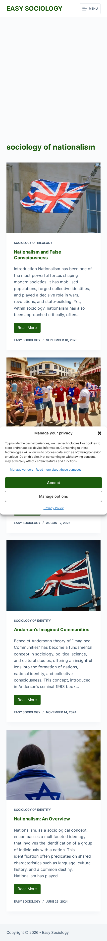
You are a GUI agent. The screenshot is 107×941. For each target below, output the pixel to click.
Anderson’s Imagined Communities (51, 629)
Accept (53, 482)
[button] (99, 433)
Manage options (53, 496)
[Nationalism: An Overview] (53, 765)
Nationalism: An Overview (42, 818)
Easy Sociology (34, 8)
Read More (29, 329)
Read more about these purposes (58, 469)
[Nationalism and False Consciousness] (53, 197)
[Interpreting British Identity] (53, 392)
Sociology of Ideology (33, 243)
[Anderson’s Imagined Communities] (53, 575)
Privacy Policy (54, 508)
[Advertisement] (53, 73)
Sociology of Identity (32, 620)
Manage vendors (21, 469)
